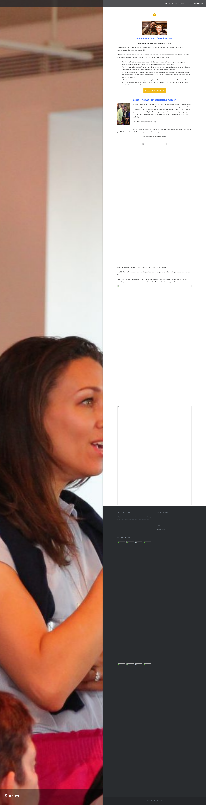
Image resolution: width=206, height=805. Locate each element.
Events (158, 525)
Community (183, 3)
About (167, 3)
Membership (198, 3)
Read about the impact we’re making (144, 122)
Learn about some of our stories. (166, 69)
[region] (154, 28)
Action (174, 3)
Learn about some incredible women (154, 136)
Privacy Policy (161, 529)
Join (190, 3)
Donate (159, 521)
